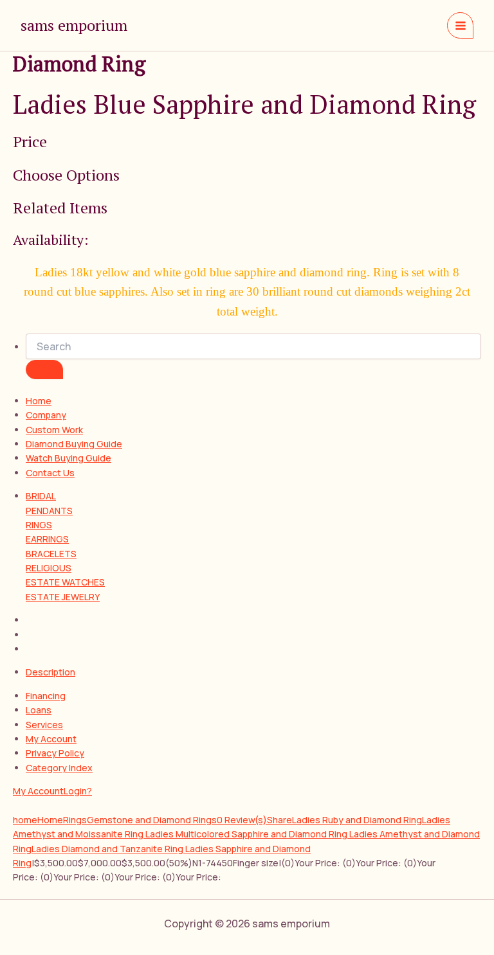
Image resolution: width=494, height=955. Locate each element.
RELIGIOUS (48, 568)
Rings (75, 820)
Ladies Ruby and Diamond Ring (357, 820)
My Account (51, 739)
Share (279, 820)
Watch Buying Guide (68, 458)
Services (44, 724)
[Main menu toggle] (460, 25)
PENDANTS (49, 510)
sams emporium (74, 25)
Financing (46, 696)
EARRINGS (47, 539)
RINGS (39, 525)
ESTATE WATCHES (65, 582)
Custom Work (54, 430)
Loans (38, 710)
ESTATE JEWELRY (63, 597)
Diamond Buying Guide (74, 444)
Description (50, 672)
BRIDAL (41, 496)
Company (46, 415)
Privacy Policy (55, 753)
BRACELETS (51, 554)
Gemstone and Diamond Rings (152, 820)
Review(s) (242, 820)
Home (38, 401)
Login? (78, 791)
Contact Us (50, 473)
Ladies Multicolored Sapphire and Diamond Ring (247, 834)
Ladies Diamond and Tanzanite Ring (108, 849)
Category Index (59, 768)
